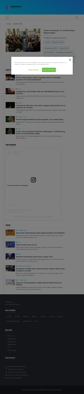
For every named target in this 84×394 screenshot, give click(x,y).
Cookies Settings (33, 69)
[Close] (70, 60)
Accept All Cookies (49, 70)
